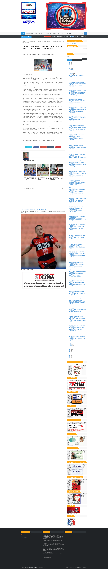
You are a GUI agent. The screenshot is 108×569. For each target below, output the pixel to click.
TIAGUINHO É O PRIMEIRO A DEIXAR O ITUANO (49, 36)
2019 (70, 350)
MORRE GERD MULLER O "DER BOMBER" (75, 218)
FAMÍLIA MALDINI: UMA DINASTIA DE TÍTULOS (51, 535)
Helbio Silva (24, 535)
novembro (71, 70)
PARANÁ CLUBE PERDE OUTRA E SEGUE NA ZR (76, 212)
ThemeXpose (72, 567)
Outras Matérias (69, 33)
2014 (70, 356)
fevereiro (71, 346)
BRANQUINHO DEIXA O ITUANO (74, 156)
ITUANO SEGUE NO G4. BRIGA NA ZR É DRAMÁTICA (77, 182)
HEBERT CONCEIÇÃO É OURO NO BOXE (75, 300)
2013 (70, 357)
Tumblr (51, 146)
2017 (70, 352)
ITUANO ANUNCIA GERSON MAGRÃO (75, 246)
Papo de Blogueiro (29, 33)
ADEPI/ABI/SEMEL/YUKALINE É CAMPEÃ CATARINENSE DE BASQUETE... (43, 178)
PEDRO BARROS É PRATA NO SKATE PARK (75, 315)
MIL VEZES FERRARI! (47, 557)
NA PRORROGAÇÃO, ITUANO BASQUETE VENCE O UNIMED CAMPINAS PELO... (56, 178)
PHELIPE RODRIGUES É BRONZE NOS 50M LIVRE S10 (77, 157)
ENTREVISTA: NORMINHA (48, 552)
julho (70, 340)
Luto (44, 547)
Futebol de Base (56, 33)
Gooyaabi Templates (82, 567)
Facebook (36, 146)
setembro (71, 73)
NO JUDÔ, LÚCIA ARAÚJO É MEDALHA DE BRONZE (77, 116)
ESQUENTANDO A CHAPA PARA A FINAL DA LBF (76, 200)
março (71, 345)
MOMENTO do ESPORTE (32, 567)
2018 (70, 351)
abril (70, 344)
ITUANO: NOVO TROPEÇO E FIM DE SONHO (72, 36)
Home (23, 33)
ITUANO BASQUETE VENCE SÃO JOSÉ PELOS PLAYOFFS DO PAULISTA (30, 178)
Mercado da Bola (37, 36)
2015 (70, 355)
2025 (70, 63)
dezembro (71, 69)
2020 (70, 349)
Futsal (62, 33)
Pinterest (58, 146)
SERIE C (61, 36)
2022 (70, 67)
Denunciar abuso (71, 43)
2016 (70, 354)
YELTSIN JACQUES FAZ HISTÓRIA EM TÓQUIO (76, 82)
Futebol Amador (48, 33)
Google (44, 146)
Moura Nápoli (24, 537)
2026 (70, 62)
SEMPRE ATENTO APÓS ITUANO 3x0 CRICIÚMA (77, 301)
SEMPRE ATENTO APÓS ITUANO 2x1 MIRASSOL (77, 98)
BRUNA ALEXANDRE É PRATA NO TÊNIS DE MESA (77, 92)
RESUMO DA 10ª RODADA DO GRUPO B (75, 311)
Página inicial (70, 50)
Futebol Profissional (39, 33)
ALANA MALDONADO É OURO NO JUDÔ (75, 99)
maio (70, 343)
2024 (70, 64)
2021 (70, 68)
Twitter (29, 146)
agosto (71, 74)
